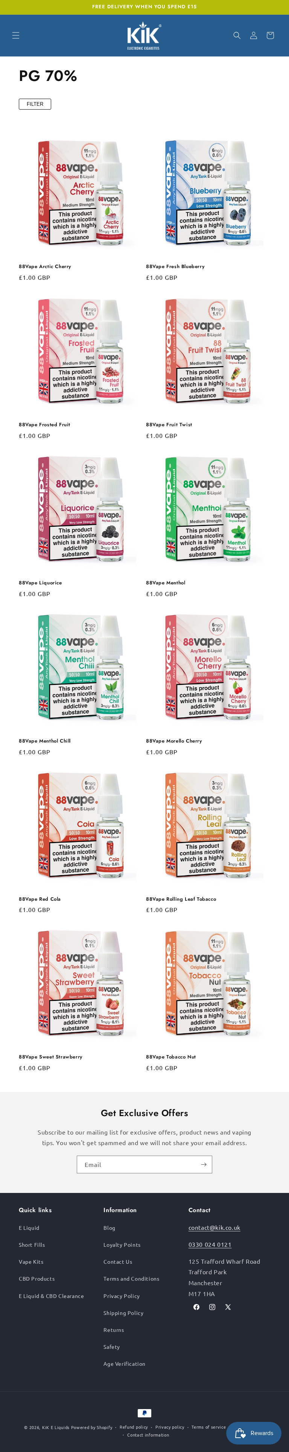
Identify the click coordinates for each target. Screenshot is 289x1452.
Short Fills (32, 1244)
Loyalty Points (121, 1244)
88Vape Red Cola (40, 899)
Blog (109, 1227)
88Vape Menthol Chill (45, 741)
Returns (113, 1329)
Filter (35, 104)
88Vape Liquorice (40, 583)
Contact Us (117, 1261)
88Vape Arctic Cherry (45, 267)
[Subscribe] (203, 1164)
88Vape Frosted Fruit (44, 425)
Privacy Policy (121, 1295)
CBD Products (37, 1278)
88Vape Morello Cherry (174, 741)
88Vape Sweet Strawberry (50, 1057)
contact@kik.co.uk (214, 1227)
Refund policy (134, 1427)
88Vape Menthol (165, 583)
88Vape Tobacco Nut (171, 1057)
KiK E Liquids (56, 1427)
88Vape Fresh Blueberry (175, 267)
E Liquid (29, 1227)
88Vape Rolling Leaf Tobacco (181, 899)
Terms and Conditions (131, 1278)
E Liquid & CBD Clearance (51, 1295)
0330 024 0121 (210, 1244)
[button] (16, 35)
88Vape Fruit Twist (169, 425)
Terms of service (209, 1427)
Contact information (148, 1435)
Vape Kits (31, 1261)
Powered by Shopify (92, 1427)
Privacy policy (169, 1427)
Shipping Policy (123, 1312)
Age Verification (124, 1363)
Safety (111, 1346)
